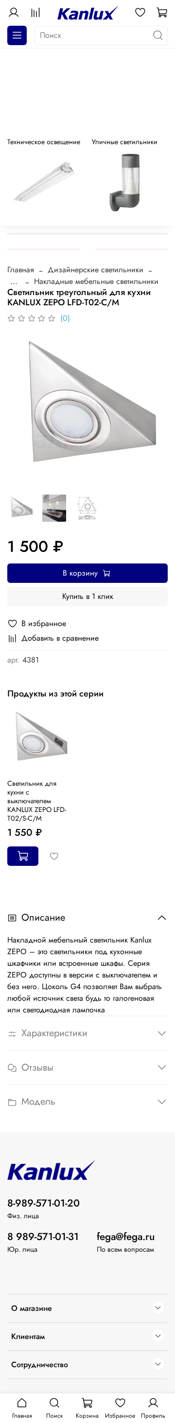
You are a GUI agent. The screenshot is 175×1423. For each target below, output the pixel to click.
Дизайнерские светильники (95, 269)
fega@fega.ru (126, 1236)
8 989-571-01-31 (43, 1236)
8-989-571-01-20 (43, 1203)
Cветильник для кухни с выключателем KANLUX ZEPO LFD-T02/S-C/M (36, 800)
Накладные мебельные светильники (96, 281)
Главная (20, 269)
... (14, 281)
